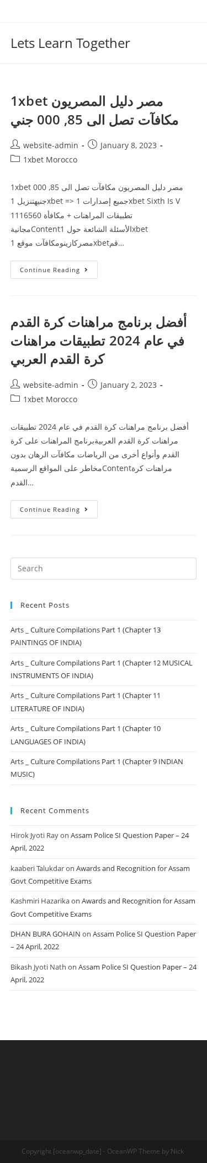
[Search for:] (103, 567)
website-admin (50, 145)
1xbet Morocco (50, 159)
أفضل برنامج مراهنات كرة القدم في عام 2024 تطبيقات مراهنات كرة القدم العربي (98, 339)
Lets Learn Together (70, 43)
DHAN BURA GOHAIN (45, 934)
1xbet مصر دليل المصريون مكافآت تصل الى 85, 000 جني (94, 109)
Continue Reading (50, 270)
